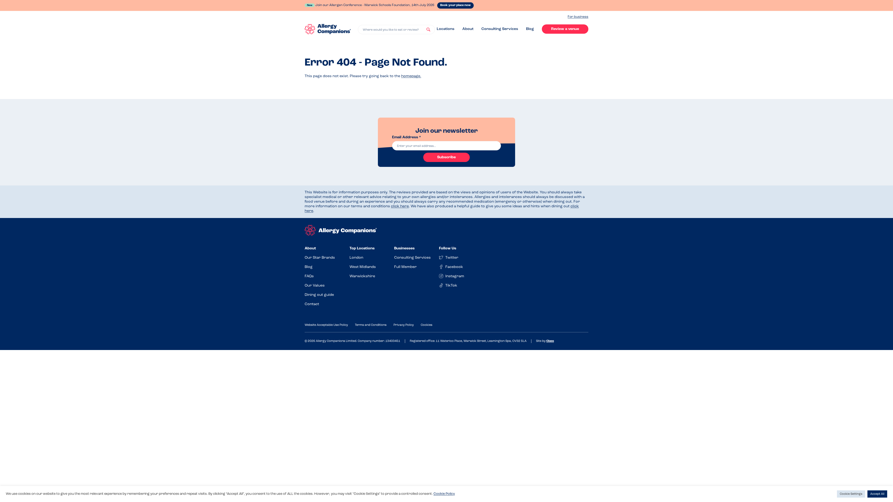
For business (578, 17)
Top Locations (362, 248)
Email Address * (406, 137)
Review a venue (565, 29)
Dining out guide (319, 295)
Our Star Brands (320, 258)
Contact (312, 304)
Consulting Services (499, 29)
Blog (530, 29)
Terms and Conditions (371, 325)
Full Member (405, 267)
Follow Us (447, 248)
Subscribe (446, 157)
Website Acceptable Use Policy (326, 325)
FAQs (309, 276)
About (467, 29)
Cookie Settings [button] (851, 493)
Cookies (426, 325)
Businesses (404, 248)
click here (400, 206)
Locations (445, 29)
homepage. (411, 76)
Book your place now (455, 5)
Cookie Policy (444, 494)
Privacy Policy (403, 325)
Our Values (315, 285)
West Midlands (363, 267)
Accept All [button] (877, 493)
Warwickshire (362, 276)
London (356, 258)
